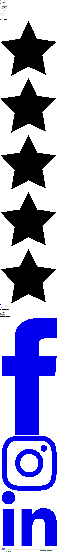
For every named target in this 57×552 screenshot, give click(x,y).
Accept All (49, 550)
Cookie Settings (38, 550)
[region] (28, 551)
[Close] (56, 551)
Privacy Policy (9, 551)
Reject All (44, 550)
